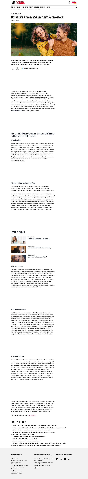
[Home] (11, 10)
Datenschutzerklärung (16, 462)
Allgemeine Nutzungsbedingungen (19, 460)
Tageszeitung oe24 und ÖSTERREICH (42, 454)
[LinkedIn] (69, 459)
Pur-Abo (13, 470)
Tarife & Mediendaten (39, 460)
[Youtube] (65, 459)
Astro (48, 7)
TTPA (35, 469)
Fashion (13, 7)
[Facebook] (57, 459)
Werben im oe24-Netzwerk (17, 467)
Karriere (36, 7)
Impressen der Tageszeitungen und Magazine (42, 466)
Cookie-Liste (14, 464)
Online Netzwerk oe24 (16, 454)
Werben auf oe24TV (15, 469)
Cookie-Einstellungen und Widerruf (19, 465)
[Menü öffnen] (76, 7)
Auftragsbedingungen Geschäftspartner (43, 459)
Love (26, 7)
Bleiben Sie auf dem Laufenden (64, 454)
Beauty (18, 7)
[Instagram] (61, 459)
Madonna (20, 10)
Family (31, 7)
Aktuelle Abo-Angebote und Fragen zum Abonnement (43, 463)
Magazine (15, 10)
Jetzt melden (31, 415)
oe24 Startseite (14, 459)
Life (23, 7)
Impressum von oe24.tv (16, 474)
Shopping (42, 7)
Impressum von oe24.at (16, 472)
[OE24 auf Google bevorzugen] (37, 68)
